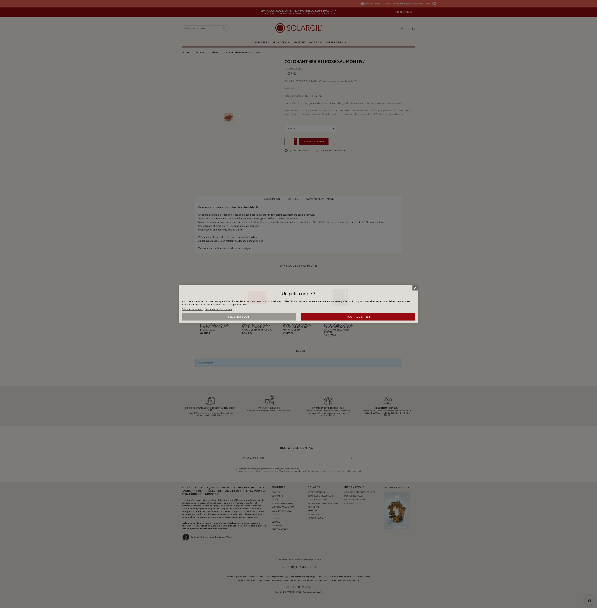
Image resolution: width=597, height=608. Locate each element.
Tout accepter (358, 316)
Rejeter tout (238, 316)
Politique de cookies (192, 308)
